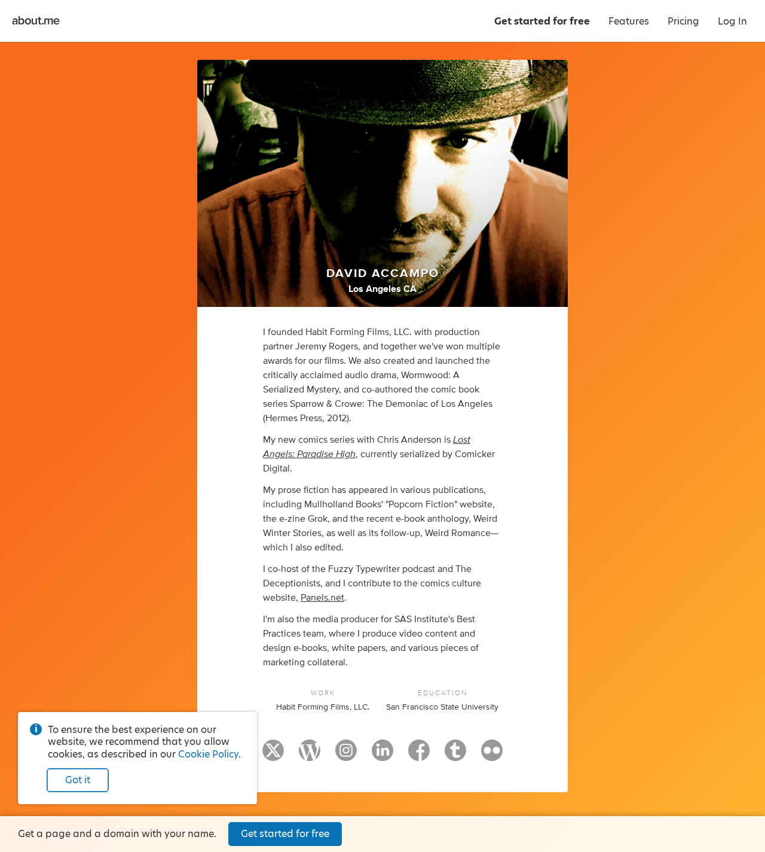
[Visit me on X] (273, 756)
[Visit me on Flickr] (492, 756)
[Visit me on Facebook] (419, 756)
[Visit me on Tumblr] (455, 756)
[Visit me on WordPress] (309, 756)
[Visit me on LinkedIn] (382, 756)
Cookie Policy (208, 754)
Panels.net (322, 598)
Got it (77, 780)
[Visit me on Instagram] (346, 756)
